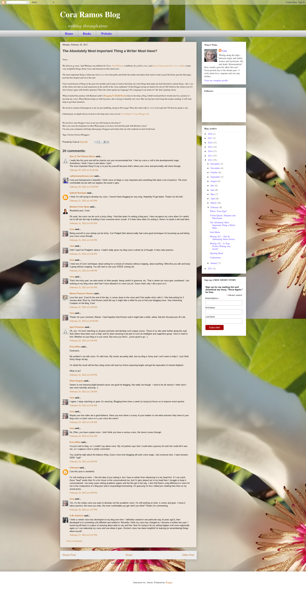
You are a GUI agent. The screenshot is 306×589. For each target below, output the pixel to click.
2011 (210, 268)
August (214, 181)
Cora (72, 229)
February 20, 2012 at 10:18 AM (84, 170)
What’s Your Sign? (218, 211)
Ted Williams (118, 65)
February (215, 207)
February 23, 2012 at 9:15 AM (83, 405)
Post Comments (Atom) (135, 563)
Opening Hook (216, 253)
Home (69, 33)
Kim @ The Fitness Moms (82, 156)
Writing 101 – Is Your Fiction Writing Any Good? (220, 246)
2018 (210, 133)
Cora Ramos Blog (90, 14)
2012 (210, 159)
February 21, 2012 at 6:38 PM (83, 270)
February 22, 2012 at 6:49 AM (83, 307)
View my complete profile (216, 80)
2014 (210, 151)
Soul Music (215, 232)
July (213, 185)
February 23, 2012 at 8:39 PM (83, 461)
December (215, 163)
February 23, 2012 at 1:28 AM (83, 391)
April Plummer (77, 327)
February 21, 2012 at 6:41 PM (83, 287)
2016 (210, 142)
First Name (210, 308)
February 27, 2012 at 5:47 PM (83, 535)
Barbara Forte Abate (79, 207)
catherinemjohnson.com (82, 176)
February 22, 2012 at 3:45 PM (83, 340)
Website (106, 33)
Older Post (188, 555)
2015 (210, 146)
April (213, 198)
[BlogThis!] (98, 142)
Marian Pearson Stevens (82, 293)
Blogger (168, 582)
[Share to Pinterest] (107, 142)
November (216, 168)
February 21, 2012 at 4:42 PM (83, 201)
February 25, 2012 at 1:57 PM (83, 510)
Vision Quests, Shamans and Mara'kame (222, 217)
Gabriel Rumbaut (78, 193)
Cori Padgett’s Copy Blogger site (135, 113)
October (214, 172)
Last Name (210, 317)
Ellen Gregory (76, 381)
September (216, 176)
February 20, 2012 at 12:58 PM (84, 187)
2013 (210, 155)
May (213, 194)
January (214, 263)
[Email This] (95, 142)
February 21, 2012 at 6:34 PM (83, 240)
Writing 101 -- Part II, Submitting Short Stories (222, 238)
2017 (210, 138)
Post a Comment (74, 541)
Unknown (74, 467)
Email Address (212, 298)
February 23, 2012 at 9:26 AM (83, 422)
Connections (215, 257)
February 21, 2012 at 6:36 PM (83, 254)
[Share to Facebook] (104, 142)
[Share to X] (101, 142)
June (213, 189)
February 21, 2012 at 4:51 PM (83, 223)
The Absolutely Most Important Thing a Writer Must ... (222, 225)
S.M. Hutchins (77, 515)
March (214, 202)
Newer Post (69, 555)
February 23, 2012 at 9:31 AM (83, 436)
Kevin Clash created (168, 65)
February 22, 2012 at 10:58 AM (84, 321)
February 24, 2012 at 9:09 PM (83, 493)
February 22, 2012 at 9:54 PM (83, 375)
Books (87, 33)
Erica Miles (75, 346)
